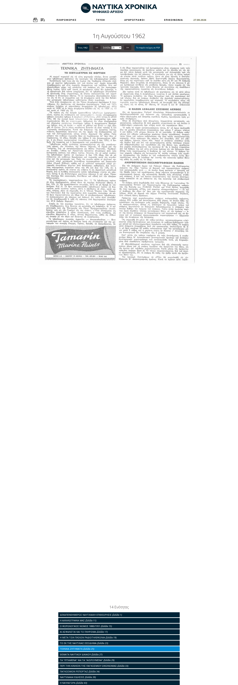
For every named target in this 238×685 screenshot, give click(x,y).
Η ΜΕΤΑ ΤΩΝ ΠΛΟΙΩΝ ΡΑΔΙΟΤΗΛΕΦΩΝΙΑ (88, 637)
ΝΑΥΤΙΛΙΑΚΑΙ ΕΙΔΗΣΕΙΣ (78, 677)
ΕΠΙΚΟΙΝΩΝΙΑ (173, 19)
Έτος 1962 (83, 47)
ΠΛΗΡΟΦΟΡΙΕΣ (67, 19)
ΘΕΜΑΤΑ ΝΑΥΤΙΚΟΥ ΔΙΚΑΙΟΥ (81, 654)
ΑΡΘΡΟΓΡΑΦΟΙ (134, 19)
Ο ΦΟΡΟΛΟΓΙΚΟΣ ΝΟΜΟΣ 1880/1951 (86, 626)
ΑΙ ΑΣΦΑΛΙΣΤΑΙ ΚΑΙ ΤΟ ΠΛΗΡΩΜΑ (84, 631)
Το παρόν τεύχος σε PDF (148, 47)
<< (97, 47)
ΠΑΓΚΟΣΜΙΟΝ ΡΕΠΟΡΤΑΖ (80, 671)
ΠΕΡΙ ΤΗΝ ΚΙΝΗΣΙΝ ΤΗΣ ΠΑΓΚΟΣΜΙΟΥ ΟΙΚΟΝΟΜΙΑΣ (94, 665)
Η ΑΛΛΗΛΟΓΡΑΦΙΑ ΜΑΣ (78, 620)
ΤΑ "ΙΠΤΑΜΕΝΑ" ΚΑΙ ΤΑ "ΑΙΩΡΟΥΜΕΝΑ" (87, 660)
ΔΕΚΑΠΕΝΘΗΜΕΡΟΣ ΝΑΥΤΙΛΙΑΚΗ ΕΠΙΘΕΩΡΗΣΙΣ (91, 614)
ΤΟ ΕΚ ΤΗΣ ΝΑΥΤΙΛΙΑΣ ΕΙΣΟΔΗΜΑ (84, 643)
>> (127, 47)
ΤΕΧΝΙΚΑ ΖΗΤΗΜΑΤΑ (77, 648)
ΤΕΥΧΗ (100, 19)
